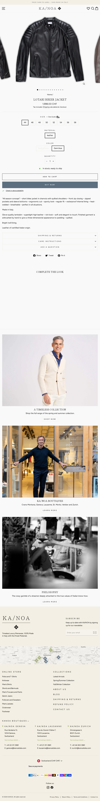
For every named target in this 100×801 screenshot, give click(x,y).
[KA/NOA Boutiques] (50, 461)
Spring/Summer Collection (63, 680)
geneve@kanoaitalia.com (16, 748)
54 (61, 122)
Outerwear (6, 707)
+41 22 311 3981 (12, 745)
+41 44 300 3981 (78, 745)
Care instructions (49, 241)
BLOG (56, 694)
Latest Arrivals (58, 676)
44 (25, 122)
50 (47, 122)
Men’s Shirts (7, 684)
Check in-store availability (15, 191)
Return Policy (66, 797)
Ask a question (50, 247)
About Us (59, 689)
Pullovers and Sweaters (11, 700)
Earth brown (43, 148)
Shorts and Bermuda (10, 688)
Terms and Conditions (80, 797)
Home (49, 94)
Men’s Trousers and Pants (12, 692)
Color (50, 143)
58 (75, 122)
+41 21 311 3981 (45, 745)
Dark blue (58, 148)
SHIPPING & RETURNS (67, 699)
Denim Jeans (7, 696)
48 (39, 122)
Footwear (6, 711)
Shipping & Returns (50, 235)
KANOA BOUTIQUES (14, 721)
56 (68, 122)
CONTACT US (61, 709)
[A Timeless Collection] (50, 370)
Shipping (46, 107)
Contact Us (94, 797)
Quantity (50, 156)
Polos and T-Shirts (9, 676)
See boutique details (11, 740)
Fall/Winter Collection (61, 684)
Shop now (50, 419)
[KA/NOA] (16, 623)
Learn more (50, 510)
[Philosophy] (50, 553)
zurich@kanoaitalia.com (81, 748)
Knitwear (5, 680)
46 (32, 122)
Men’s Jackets (7, 704)
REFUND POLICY (63, 704)
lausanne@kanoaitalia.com (49, 748)
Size (48, 117)
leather (50, 135)
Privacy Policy (54, 797)
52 (54, 122)
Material (50, 130)
